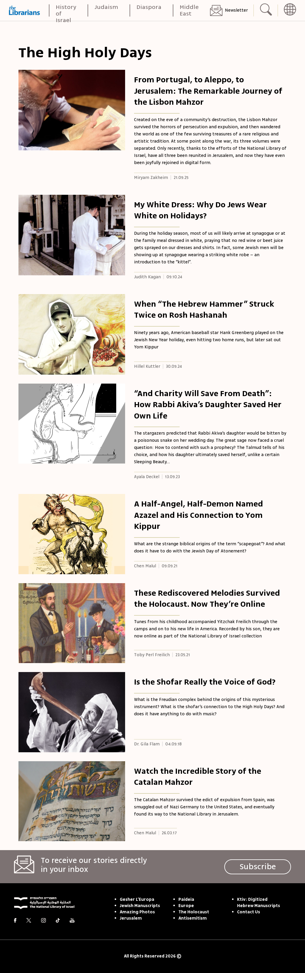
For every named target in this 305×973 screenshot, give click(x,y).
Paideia (186, 900)
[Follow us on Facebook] (15, 921)
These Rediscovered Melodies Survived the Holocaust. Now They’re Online (207, 598)
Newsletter (236, 10)
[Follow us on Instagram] (43, 921)
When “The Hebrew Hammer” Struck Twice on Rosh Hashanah (204, 309)
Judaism (106, 7)
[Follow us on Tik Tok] (58, 921)
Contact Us (248, 912)
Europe (186, 906)
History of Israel (66, 10)
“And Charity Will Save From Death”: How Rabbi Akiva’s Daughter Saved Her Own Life (207, 404)
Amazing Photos (137, 912)
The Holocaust (193, 912)
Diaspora (148, 7)
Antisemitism (192, 918)
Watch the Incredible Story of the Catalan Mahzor (197, 776)
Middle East (189, 10)
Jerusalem (131, 918)
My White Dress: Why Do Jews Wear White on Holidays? (200, 210)
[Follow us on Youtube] (72, 921)
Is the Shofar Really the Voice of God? (205, 682)
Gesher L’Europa (137, 900)
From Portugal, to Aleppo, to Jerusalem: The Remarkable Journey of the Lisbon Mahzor (208, 91)
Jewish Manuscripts (140, 906)
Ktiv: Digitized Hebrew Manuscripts (258, 903)
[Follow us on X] (28, 921)
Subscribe (257, 866)
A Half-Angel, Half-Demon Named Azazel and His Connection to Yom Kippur (198, 515)
